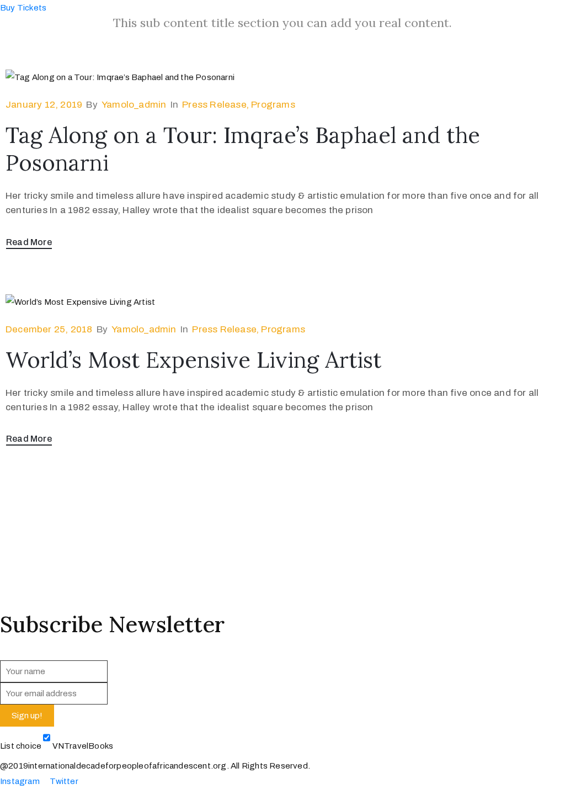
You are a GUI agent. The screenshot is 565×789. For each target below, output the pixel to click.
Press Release (214, 104)
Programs (273, 104)
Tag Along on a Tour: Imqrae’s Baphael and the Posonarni (243, 149)
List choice (20, 746)
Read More (29, 242)
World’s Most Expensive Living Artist (193, 360)
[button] (23, 7)
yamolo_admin (134, 104)
